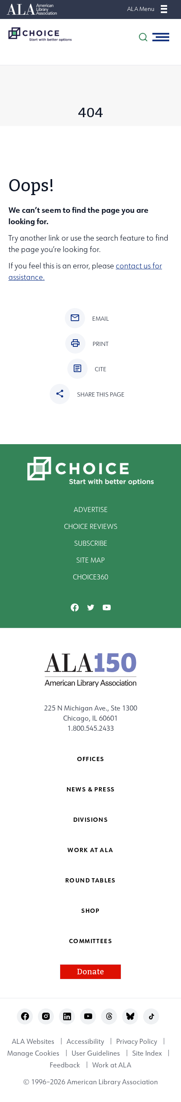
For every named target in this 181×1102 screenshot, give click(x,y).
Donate (90, 971)
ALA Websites (33, 1041)
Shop (90, 910)
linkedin (67, 1016)
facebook (75, 607)
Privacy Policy (136, 1041)
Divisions (90, 819)
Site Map (90, 560)
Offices (90, 759)
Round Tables (90, 880)
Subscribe (90, 543)
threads (109, 1016)
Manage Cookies (33, 1053)
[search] (143, 37)
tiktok (151, 1016)
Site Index (147, 1053)
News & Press (91, 789)
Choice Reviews (90, 526)
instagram (46, 1016)
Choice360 (90, 577)
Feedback (65, 1065)
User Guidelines (96, 1053)
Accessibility (85, 1041)
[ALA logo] (90, 669)
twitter (91, 607)
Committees (90, 941)
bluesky (130, 1016)
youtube (107, 607)
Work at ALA (90, 850)
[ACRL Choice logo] (36, 34)
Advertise (91, 509)
